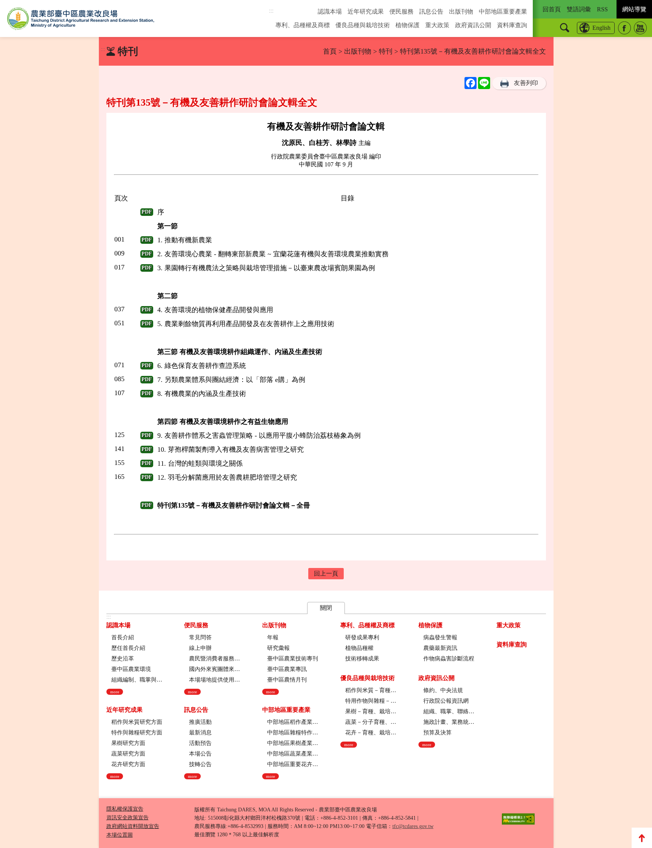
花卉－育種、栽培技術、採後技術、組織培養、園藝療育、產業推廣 (370, 732)
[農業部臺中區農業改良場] (81, 18)
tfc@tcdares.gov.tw (413, 826)
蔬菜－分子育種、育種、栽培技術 (370, 722)
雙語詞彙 (579, 9)
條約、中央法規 (443, 690)
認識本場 (330, 11)
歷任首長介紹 (128, 648)
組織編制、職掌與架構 (136, 680)
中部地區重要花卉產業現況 (292, 764)
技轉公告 (200, 764)
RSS (602, 9)
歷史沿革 (122, 659)
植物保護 (407, 25)
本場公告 (200, 754)
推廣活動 (200, 722)
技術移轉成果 (362, 659)
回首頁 (552, 9)
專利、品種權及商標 (302, 25)
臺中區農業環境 (131, 669)
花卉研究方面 (128, 764)
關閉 (326, 608)
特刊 (385, 51)
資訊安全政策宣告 (127, 817)
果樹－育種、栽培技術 (370, 711)
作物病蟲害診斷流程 (448, 659)
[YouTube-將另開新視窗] (640, 28)
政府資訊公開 (473, 25)
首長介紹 (122, 637)
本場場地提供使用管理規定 (214, 680)
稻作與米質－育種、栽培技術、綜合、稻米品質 (370, 690)
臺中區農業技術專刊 (292, 659)
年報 (272, 637)
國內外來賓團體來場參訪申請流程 (214, 669)
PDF (146, 212)
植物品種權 (359, 648)
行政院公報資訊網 (446, 701)
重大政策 (437, 25)
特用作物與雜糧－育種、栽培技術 (370, 701)
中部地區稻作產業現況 (292, 722)
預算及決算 (437, 732)
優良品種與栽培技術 (362, 25)
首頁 (330, 51)
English (601, 28)
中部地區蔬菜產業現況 (292, 754)
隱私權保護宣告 (124, 809)
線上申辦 (200, 648)
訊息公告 (431, 11)
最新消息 (200, 732)
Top (642, 838)
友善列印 (526, 83)
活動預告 (200, 743)
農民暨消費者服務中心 (214, 659)
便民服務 (401, 11)
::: (271, 11)
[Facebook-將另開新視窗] (624, 28)
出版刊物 (461, 11)
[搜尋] (564, 27)
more (114, 691)
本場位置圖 (119, 835)
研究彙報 (278, 648)
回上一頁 (326, 573)
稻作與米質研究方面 (136, 722)
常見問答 (200, 637)
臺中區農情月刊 (287, 680)
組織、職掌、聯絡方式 (448, 711)
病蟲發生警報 (440, 637)
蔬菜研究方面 (128, 754)
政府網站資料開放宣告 (132, 826)
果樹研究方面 (128, 743)
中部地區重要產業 (503, 11)
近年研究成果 (366, 11)
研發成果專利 (362, 637)
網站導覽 (634, 9)
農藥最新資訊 (440, 648)
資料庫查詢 (512, 25)
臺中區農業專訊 (287, 669)
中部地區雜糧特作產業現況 (292, 732)
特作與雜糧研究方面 (136, 732)
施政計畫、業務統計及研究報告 (448, 722)
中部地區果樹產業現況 (292, 743)
